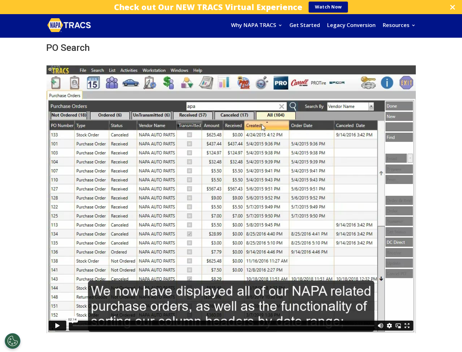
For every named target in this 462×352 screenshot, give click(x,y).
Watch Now (328, 7)
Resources (396, 26)
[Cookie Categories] (12, 341)
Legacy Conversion (351, 26)
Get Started (304, 26)
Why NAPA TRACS (253, 26)
